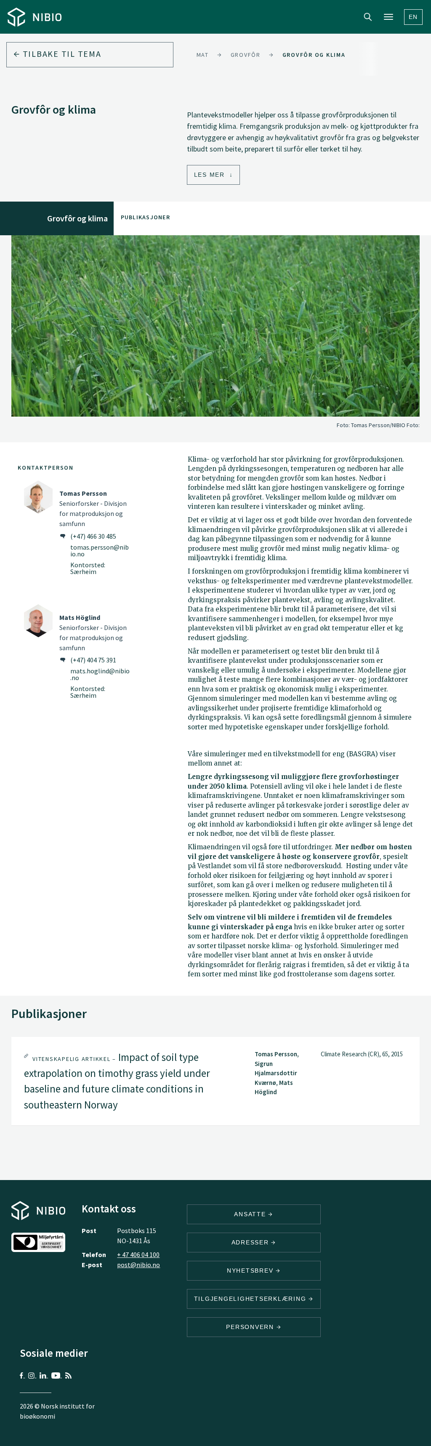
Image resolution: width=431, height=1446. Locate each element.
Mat (203, 54)
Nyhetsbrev (251, 1270)
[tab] (215, 1081)
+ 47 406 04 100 (138, 1254)
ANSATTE (251, 1214)
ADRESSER (251, 1242)
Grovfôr (246, 54)
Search (367, 16)
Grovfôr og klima (314, 54)
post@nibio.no (138, 1264)
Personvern (251, 1327)
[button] (215, 1081)
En (413, 16)
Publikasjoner (145, 217)
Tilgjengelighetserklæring (251, 1298)
